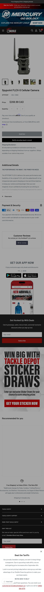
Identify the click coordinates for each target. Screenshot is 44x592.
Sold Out (22, 134)
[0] (40, 30)
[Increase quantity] (22, 109)
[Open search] (32, 30)
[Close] (41, 551)
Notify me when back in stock (22, 140)
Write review (22, 243)
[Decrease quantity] (12, 109)
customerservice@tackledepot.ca (13, 586)
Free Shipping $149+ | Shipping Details (22, 1)
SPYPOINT (5, 95)
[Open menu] (3, 30)
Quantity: (5, 109)
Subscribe (22, 341)
